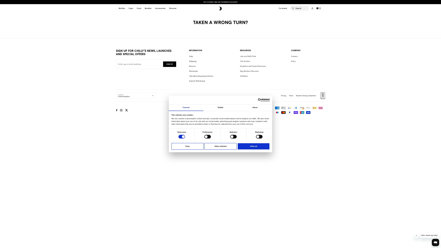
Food (139, 8)
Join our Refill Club (248, 56)
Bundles (148, 8)
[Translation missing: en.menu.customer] (312, 8)
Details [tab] (220, 107)
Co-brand (283, 8)
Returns (192, 66)
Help (191, 56)
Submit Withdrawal (197, 81)
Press (293, 61)
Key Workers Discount (249, 71)
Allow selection (220, 146)
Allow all (253, 146)
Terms (291, 96)
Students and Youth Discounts (253, 66)
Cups (131, 8)
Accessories (160, 8)
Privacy (283, 96)
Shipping (192, 61)
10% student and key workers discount (220, 2)
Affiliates (244, 76)
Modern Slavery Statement (306, 96)
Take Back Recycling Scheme (201, 76)
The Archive (245, 61)
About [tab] (254, 107)
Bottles (122, 8)
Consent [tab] (186, 107)
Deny (187, 146)
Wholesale (193, 71)
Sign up (169, 64)
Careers (294, 56)
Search (298, 8)
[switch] (207, 137)
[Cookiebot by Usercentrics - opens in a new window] (260, 100)
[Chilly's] (220, 8)
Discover (173, 8)
